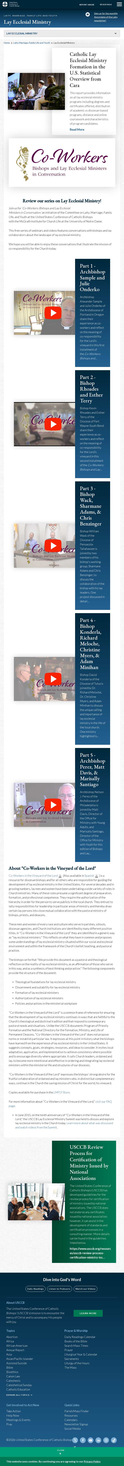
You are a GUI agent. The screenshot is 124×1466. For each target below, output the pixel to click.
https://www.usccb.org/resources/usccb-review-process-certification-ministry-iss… (90, 1253)
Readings (106, 4)
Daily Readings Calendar (80, 1337)
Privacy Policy (92, 1461)
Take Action (13, 1411)
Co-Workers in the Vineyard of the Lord (33, 875)
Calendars (70, 1420)
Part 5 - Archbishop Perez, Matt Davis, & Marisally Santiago (92, 769)
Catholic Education (18, 1389)
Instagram (106, 1440)
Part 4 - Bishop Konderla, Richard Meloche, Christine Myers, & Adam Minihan (90, 644)
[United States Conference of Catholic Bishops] (12, 4)
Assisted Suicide (16, 1363)
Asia (9, 1354)
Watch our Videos (85, 1288)
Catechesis (13, 1380)
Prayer (68, 1350)
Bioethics (12, 1372)
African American (17, 1345)
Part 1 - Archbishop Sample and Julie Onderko (92, 277)
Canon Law (13, 1376)
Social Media (72, 1428)
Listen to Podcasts (59, 1288)
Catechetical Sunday (19, 1385)
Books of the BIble (75, 1341)
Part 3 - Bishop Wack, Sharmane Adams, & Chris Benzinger (91, 506)
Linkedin (98, 1440)
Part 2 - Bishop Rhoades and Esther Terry (91, 389)
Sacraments (71, 1358)
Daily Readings (35, 1288)
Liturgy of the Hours (76, 1363)
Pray (9, 1424)
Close (61, 1450)
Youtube (90, 1440)
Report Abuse (86, 4)
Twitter (75, 1440)
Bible (9, 1367)
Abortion (12, 1337)
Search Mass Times (76, 1345)
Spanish (89, 875)
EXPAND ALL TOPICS (17, 1395)
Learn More (88, 1313)
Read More (77, 129)
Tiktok (114, 1440)
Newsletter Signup (76, 1424)
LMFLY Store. (62, 1092)
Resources (71, 1415)
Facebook (83, 1440)
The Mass (70, 1367)
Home (7, 42)
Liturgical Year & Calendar (80, 1354)
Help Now (12, 1415)
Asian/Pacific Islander (19, 1358)
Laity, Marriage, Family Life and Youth (31, 42)
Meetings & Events (18, 1420)
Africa (10, 1341)
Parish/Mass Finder (76, 1411)
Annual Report (15, 1350)
